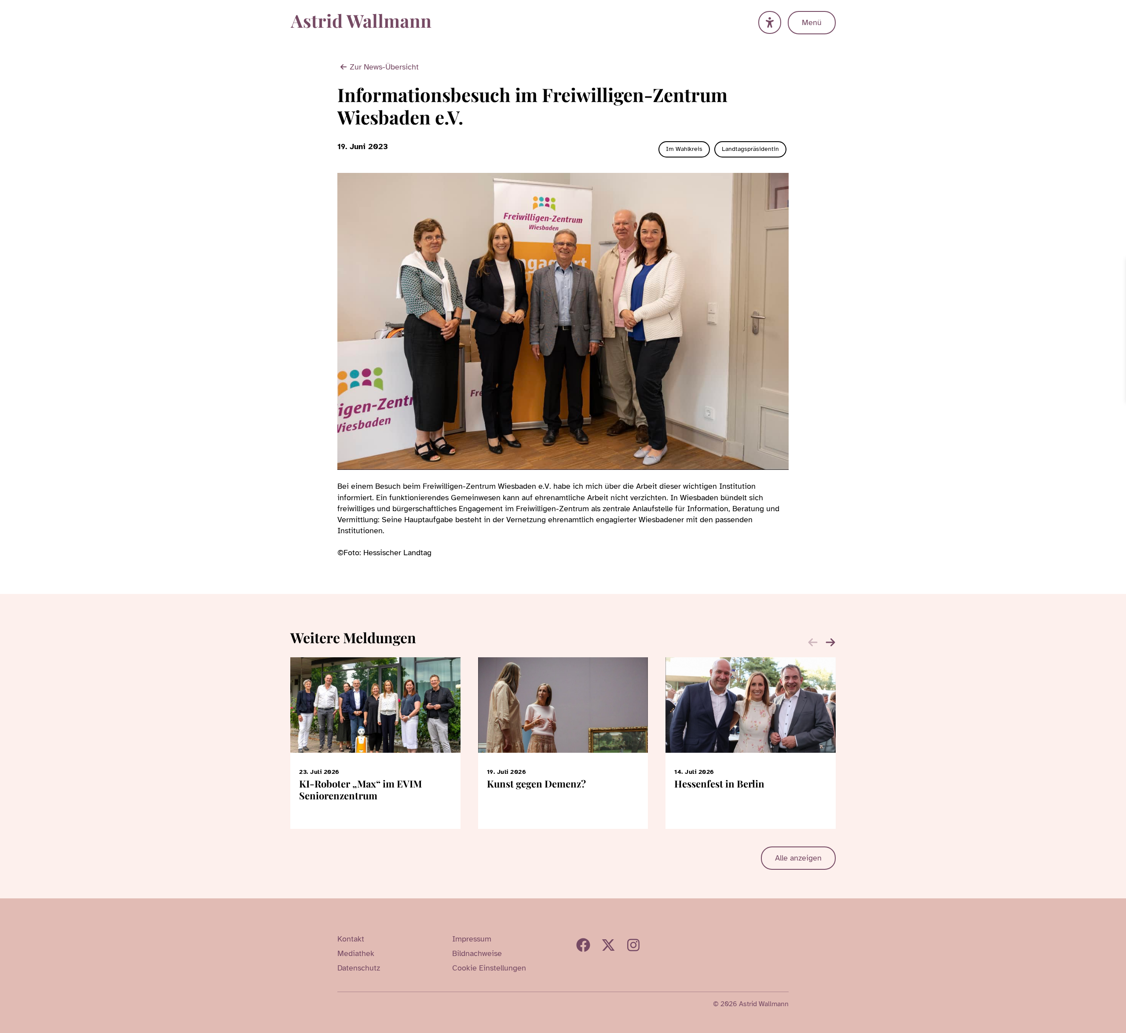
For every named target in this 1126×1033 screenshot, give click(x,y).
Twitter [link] (608, 945)
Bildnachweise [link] (477, 953)
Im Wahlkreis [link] (684, 149)
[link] (1118, 266)
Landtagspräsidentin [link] (750, 149)
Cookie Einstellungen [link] (489, 968)
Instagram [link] (633, 945)
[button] (830, 642)
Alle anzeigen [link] (798, 858)
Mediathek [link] (355, 953)
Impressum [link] (471, 939)
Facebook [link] (583, 945)
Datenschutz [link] (358, 968)
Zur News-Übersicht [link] (384, 67)
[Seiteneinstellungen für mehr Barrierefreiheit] (769, 22)
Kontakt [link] (350, 939)
